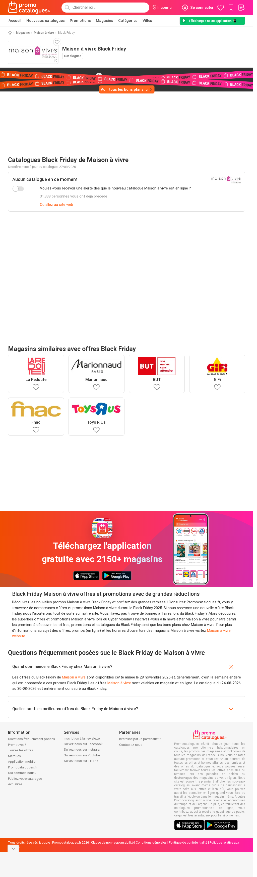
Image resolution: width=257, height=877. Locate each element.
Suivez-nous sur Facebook (83, 744)
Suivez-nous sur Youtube (82, 755)
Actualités (15, 784)
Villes (147, 20)
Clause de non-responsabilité (112, 842)
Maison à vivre (44, 32)
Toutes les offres (20, 750)
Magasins (104, 20)
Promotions (80, 20)
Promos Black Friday (49, 75)
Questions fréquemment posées (31, 739)
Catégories (128, 20)
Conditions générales (151, 842)
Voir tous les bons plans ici (125, 89)
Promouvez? (17, 745)
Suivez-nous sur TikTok (81, 761)
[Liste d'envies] (241, 8)
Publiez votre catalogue (25, 779)
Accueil (15, 20)
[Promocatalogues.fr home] (29, 7)
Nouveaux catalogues (45, 20)
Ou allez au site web (56, 204)
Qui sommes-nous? (22, 773)
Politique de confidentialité (188, 842)
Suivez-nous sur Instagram (83, 749)
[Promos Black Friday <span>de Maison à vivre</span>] (99, 76)
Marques (14, 756)
